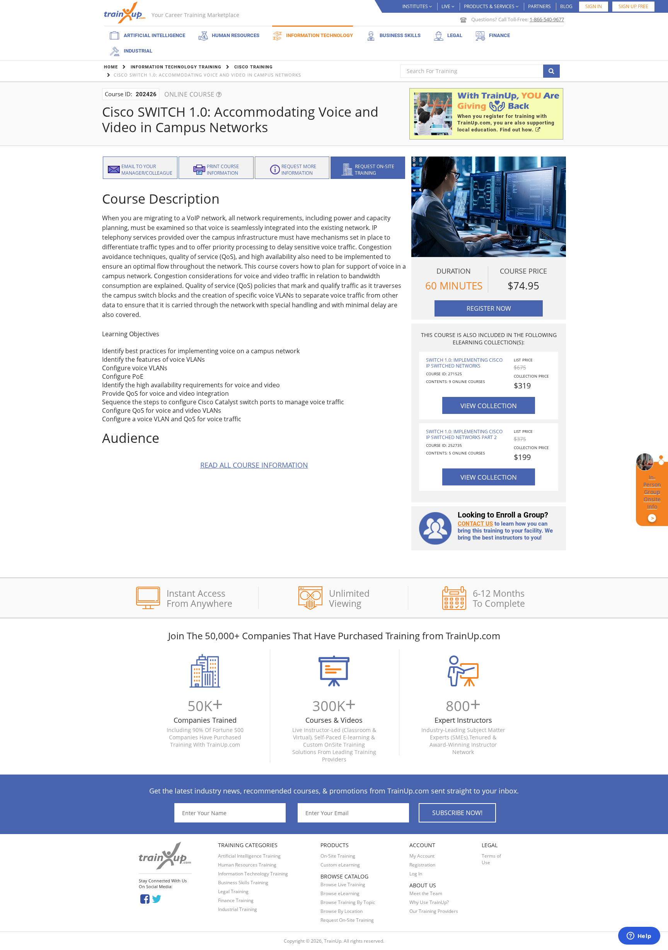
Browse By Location (341, 911)
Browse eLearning (340, 893)
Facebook (145, 898)
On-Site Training (337, 856)
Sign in (593, 6)
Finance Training (236, 900)
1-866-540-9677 (547, 19)
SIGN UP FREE (633, 6)
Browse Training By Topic (347, 902)
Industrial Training (237, 909)
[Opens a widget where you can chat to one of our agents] (639, 936)
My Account (422, 856)
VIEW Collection (488, 405)
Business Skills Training (243, 882)
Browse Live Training (342, 884)
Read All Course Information (254, 465)
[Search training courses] (551, 71)
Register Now (489, 308)
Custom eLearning (340, 864)
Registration (422, 864)
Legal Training (233, 891)
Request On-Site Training (347, 920)
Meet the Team (425, 893)
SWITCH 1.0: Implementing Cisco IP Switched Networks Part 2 (464, 434)
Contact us (475, 523)
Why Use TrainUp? (429, 902)
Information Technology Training (253, 873)
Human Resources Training (247, 864)
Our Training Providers (433, 911)
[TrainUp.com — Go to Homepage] (125, 13)
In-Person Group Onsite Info (652, 497)
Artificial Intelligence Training (249, 856)
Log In (415, 873)
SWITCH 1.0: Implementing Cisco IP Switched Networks (464, 363)
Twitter (158, 898)
